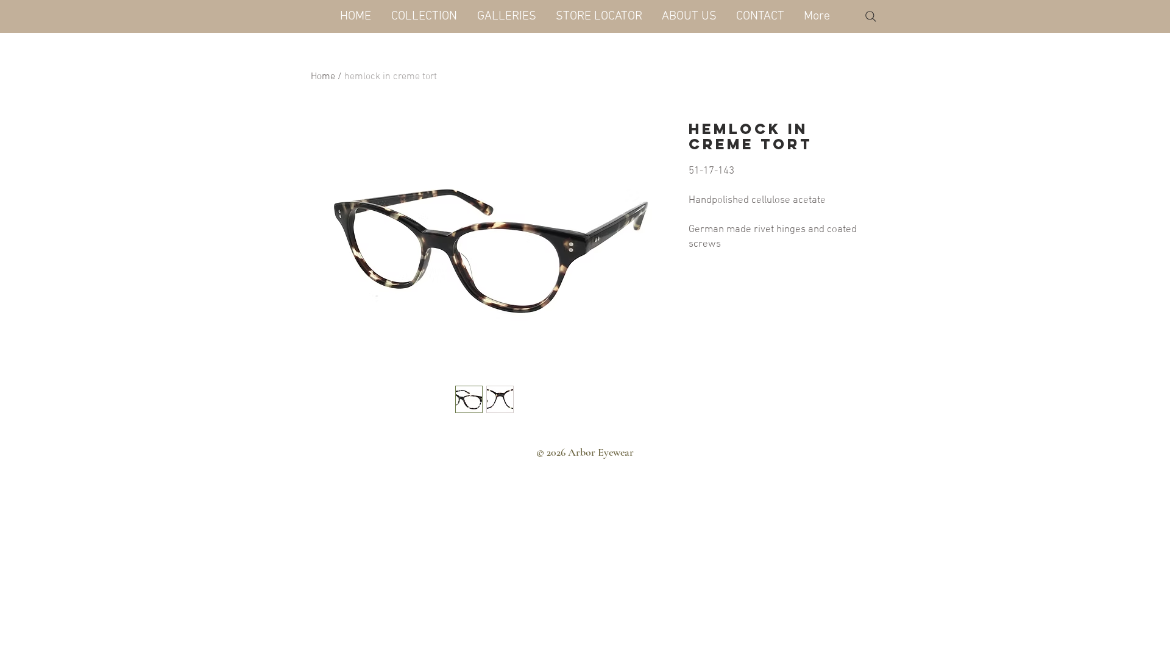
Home (323, 77)
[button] (424, 16)
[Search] (871, 16)
